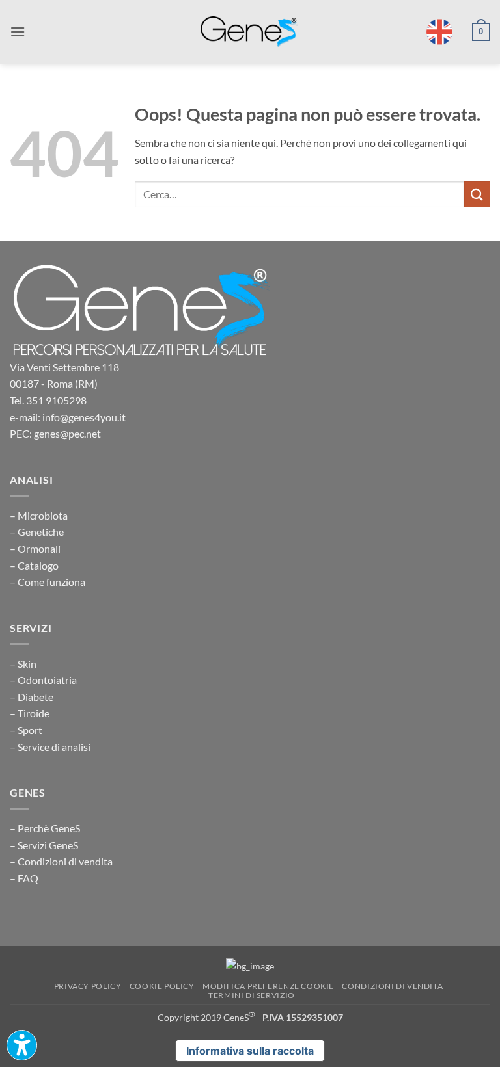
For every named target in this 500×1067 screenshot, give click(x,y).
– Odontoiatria (43, 680)
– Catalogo (34, 565)
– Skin (23, 663)
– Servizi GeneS (44, 845)
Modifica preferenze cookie (268, 986)
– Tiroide (29, 713)
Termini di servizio (251, 995)
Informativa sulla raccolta (250, 1050)
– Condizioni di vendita (61, 861)
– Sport (26, 730)
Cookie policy (162, 986)
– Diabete (31, 697)
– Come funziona (47, 581)
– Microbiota (39, 515)
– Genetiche (37, 531)
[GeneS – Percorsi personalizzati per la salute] (249, 32)
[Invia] (477, 194)
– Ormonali (35, 548)
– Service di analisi (50, 747)
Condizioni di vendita (392, 986)
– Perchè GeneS (45, 828)
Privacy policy (88, 986)
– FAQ (24, 878)
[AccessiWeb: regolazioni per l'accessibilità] (22, 1045)
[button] (17, 31)
